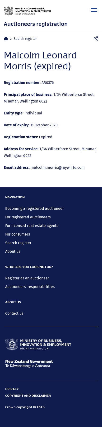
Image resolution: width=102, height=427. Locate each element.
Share (97, 38)
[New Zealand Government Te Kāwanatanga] (38, 364)
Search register (25, 39)
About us (12, 251)
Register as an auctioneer (27, 278)
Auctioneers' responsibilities (30, 286)
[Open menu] (94, 10)
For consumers (17, 234)
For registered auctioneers (28, 217)
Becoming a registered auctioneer (34, 208)
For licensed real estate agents (31, 225)
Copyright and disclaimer (28, 395)
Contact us (14, 313)
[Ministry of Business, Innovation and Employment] (38, 344)
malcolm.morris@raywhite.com (58, 167)
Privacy (12, 389)
